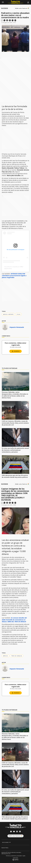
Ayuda (23, 855)
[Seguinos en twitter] (11, 832)
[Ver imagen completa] (27, 27)
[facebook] (7, 20)
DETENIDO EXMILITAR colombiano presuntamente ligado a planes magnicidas (14, 275)
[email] (12, 20)
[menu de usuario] (28, 2)
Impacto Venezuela (16, 327)
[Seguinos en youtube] (14, 832)
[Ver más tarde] (2, 20)
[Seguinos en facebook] (20, 832)
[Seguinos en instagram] (17, 832)
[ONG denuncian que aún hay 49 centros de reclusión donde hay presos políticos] (15, 464)
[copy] (15, 20)
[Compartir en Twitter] (10, 20)
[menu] (3, 2)
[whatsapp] (4, 20)
